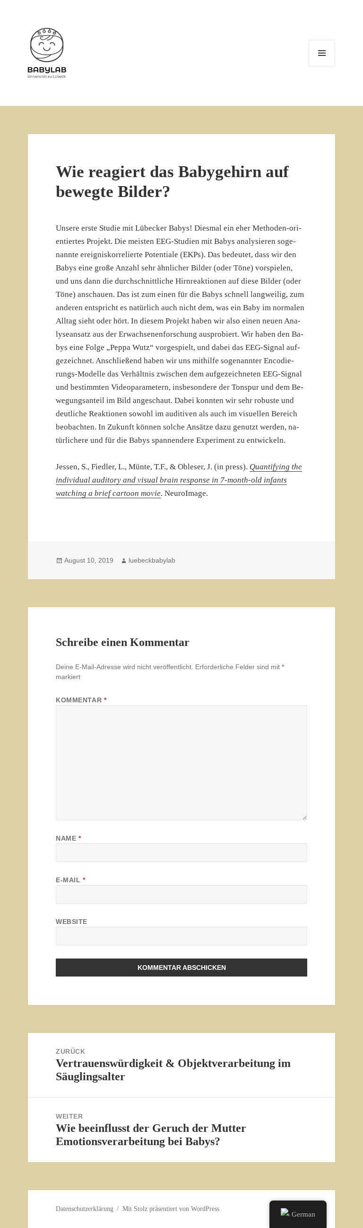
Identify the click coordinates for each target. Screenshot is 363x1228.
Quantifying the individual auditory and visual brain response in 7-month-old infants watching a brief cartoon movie (179, 480)
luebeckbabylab (152, 560)
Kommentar (81, 700)
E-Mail (70, 880)
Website (71, 921)
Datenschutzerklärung (84, 1208)
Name (68, 838)
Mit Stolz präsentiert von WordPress (170, 1208)
